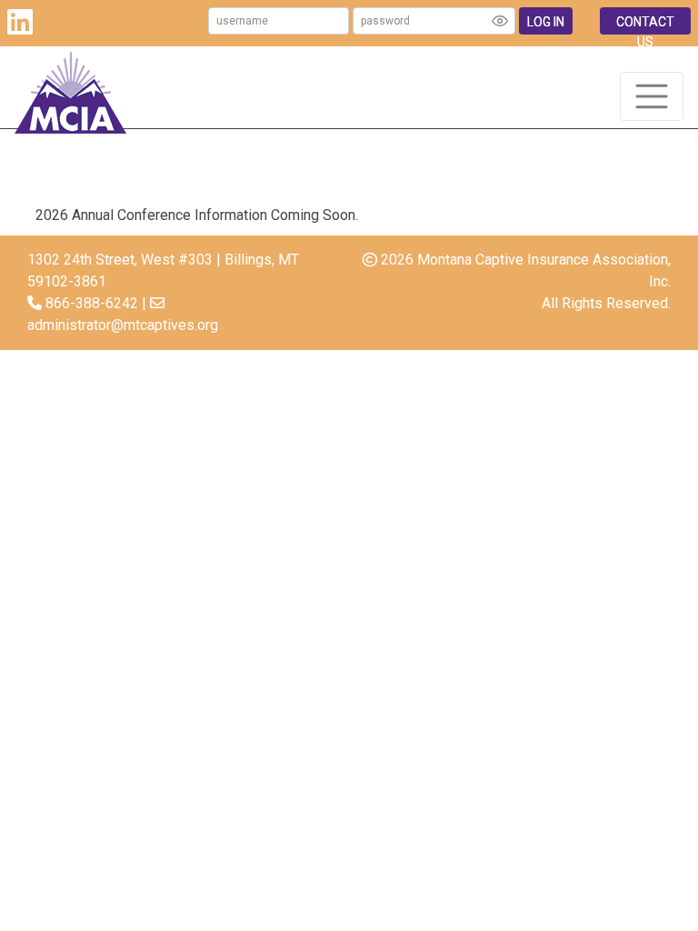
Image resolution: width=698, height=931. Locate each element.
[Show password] (500, 21)
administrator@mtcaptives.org (122, 325)
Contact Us (645, 25)
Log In (545, 22)
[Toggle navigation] (651, 96)
